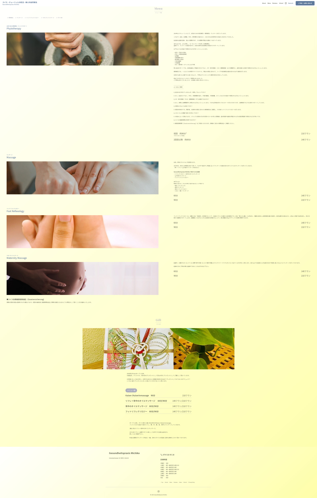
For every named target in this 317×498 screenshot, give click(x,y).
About (264, 3)
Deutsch (290, 3)
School (281, 3)
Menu (269, 3)
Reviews (274, 3)
